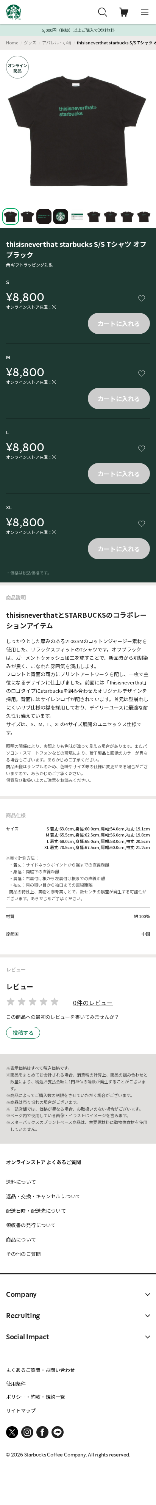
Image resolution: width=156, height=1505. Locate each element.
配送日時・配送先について (36, 1210)
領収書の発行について (31, 1225)
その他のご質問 (23, 1253)
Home (12, 42)
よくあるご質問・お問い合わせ (40, 1369)
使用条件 (16, 1383)
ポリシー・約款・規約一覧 (35, 1396)
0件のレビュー (93, 1002)
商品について (21, 1239)
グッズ (30, 42)
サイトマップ (21, 1410)
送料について (21, 1181)
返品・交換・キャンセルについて (43, 1196)
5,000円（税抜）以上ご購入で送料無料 (78, 30)
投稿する (23, 1032)
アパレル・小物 (56, 42)
